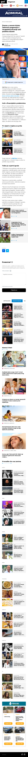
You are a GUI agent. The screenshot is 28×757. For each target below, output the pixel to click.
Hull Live (14, 158)
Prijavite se (14, 290)
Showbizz (21, 5)
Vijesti (13, 5)
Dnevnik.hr (6, 5)
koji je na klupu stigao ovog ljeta (10, 96)
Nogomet (11, 2)
